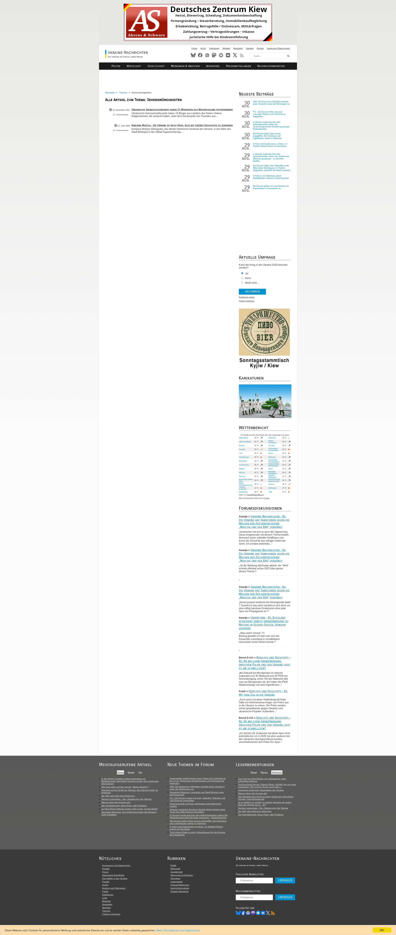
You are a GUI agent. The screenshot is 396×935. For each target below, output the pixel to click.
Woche (131, 772)
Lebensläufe (176, 881)
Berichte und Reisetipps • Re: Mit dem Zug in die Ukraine (263, 692)
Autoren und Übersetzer (114, 888)
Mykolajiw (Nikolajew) (272, 472)
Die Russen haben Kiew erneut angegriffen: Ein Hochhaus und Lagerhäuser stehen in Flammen (267, 135)
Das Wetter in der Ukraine (114, 878)
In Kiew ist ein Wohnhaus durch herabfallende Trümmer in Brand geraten (271, 177)
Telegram (221, 55)
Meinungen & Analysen (185, 66)
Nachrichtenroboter (271, 66)
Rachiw (241, 445)
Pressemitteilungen (238, 66)
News (207, 55)
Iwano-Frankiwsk (272, 441)
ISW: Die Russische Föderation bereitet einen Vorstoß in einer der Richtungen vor (271, 102)
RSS (241, 55)
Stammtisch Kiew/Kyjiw (113, 875)
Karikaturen (214, 48)
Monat (120, 772)
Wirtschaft (134, 66)
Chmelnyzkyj (244, 457)
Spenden (250, 48)
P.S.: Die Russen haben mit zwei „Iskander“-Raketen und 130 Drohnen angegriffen (269, 114)
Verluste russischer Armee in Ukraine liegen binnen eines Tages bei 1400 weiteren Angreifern (197, 810)
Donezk (271, 484)
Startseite (109, 92)
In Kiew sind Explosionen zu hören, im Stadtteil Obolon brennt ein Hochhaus (270, 145)
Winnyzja (271, 457)
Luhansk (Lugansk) (243, 488)
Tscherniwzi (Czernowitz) (273, 449)
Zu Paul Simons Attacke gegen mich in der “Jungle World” (129, 809)
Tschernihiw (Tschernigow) (273, 461)
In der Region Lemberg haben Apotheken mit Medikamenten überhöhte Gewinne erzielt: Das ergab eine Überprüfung (130, 781)
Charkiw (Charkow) (272, 476)
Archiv (203, 48)
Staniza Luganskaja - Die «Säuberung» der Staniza (126, 799)
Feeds (105, 891)
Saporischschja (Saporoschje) (274, 480)
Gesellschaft (156, 66)
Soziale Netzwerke (179, 891)
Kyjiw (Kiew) (243, 438)
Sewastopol (243, 492)
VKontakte (228, 55)
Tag (140, 772)
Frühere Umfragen (246, 301)
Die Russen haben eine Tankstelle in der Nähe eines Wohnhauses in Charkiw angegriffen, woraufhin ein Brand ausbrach (272, 167)
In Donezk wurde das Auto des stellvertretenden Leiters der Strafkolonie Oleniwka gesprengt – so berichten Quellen (271, 157)
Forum (194, 48)
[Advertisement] (198, 77)
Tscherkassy (244, 465)
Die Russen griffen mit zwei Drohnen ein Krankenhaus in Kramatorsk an (271, 187)
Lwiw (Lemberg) (245, 442)
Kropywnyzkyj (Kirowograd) (273, 465)
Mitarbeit (226, 48)
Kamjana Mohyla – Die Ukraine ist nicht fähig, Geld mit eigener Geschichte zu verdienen (182, 125)
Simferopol (272, 488)
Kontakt (260, 48)
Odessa (242, 472)
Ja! (246, 273)
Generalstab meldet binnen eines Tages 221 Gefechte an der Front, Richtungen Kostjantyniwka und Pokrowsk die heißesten (198, 781)
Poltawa (242, 469)
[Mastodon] (253, 912)
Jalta (270, 492)
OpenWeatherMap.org (255, 495)
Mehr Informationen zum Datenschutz (178, 930)
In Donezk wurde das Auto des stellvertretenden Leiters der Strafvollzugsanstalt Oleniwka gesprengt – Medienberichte (272, 125)
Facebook (200, 55)
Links (104, 898)
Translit (105, 881)
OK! (382, 930)
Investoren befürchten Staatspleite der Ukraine (261, 790)
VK (262, 912)
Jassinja (271, 445)
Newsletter (238, 48)
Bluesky (193, 55)
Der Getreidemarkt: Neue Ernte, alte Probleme (124, 805)
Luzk (241, 453)
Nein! (248, 278)
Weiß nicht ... (252, 282)
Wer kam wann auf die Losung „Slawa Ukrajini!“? (125, 787)
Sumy (270, 469)
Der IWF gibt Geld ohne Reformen (118, 796)
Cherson (242, 476)
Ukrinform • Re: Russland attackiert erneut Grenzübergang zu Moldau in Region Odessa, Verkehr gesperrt (263, 623)
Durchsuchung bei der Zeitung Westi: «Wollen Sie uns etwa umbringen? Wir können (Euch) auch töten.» (267, 785)
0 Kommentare (122, 115)
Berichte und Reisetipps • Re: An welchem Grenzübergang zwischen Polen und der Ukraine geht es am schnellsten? (265, 663)
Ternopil (242, 449)
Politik (116, 66)
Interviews (213, 66)
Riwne (270, 453)
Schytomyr (243, 461)
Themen (123, 92)
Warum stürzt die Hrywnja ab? (116, 802)
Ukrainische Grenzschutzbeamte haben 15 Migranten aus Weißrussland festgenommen (182, 109)
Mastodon (214, 55)
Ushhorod (272, 438)
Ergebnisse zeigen (247, 297)
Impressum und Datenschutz (116, 865)
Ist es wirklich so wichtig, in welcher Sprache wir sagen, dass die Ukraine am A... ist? (265, 803)
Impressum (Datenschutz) (278, 48)
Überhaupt (277, 772)
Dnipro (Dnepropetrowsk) (246, 484)
